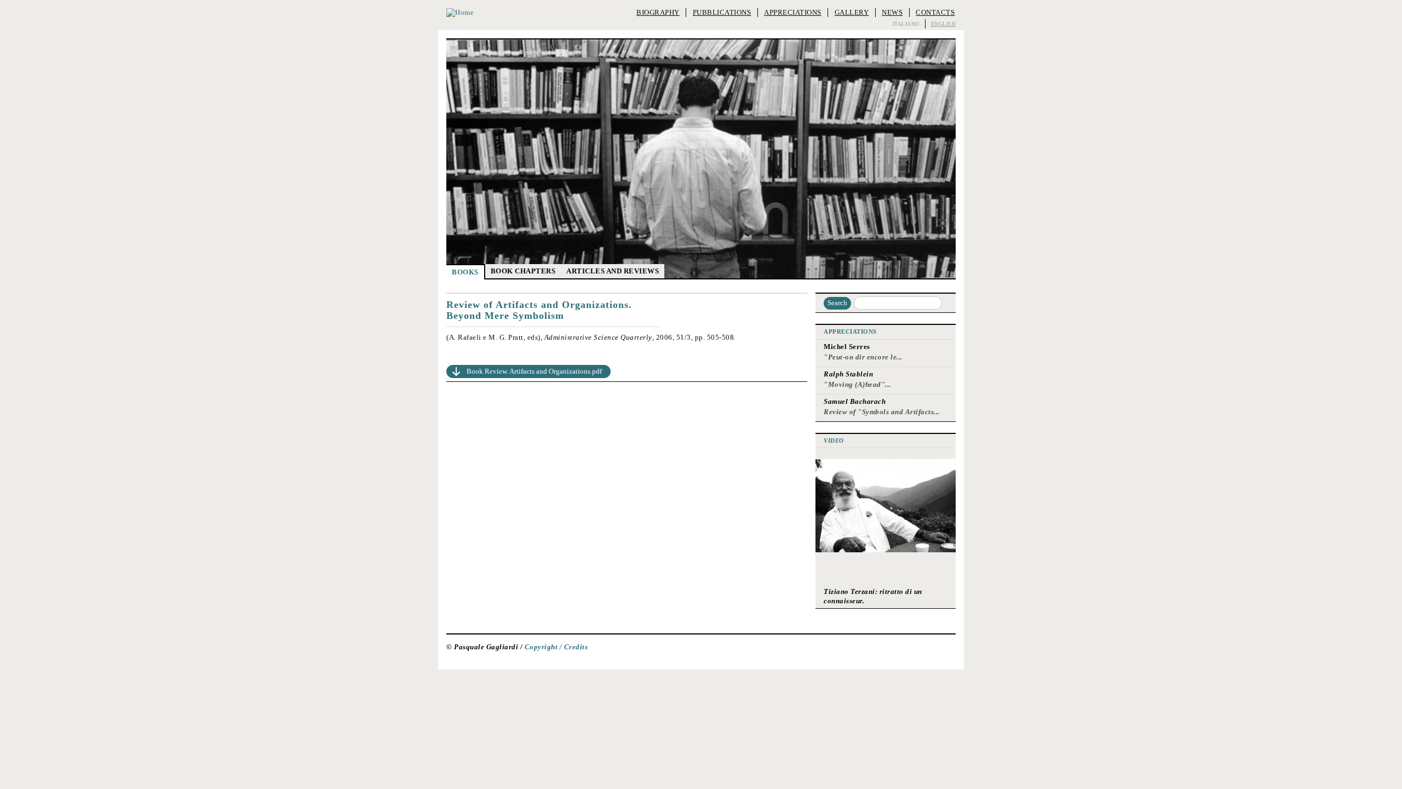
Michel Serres (847, 346)
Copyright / (544, 647)
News (892, 12)
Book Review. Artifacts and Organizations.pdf (534, 371)
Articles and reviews (612, 271)
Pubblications (722, 12)
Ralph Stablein (848, 374)
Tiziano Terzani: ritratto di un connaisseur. (873, 595)
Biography (658, 12)
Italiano (906, 24)
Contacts (935, 12)
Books (465, 272)
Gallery (852, 12)
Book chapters (523, 271)
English (943, 24)
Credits (576, 647)
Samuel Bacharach (855, 401)
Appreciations (792, 12)
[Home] (460, 12)
